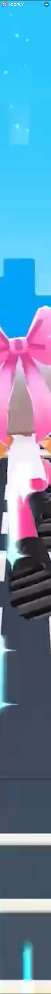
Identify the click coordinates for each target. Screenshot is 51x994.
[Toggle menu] (46, 4)
